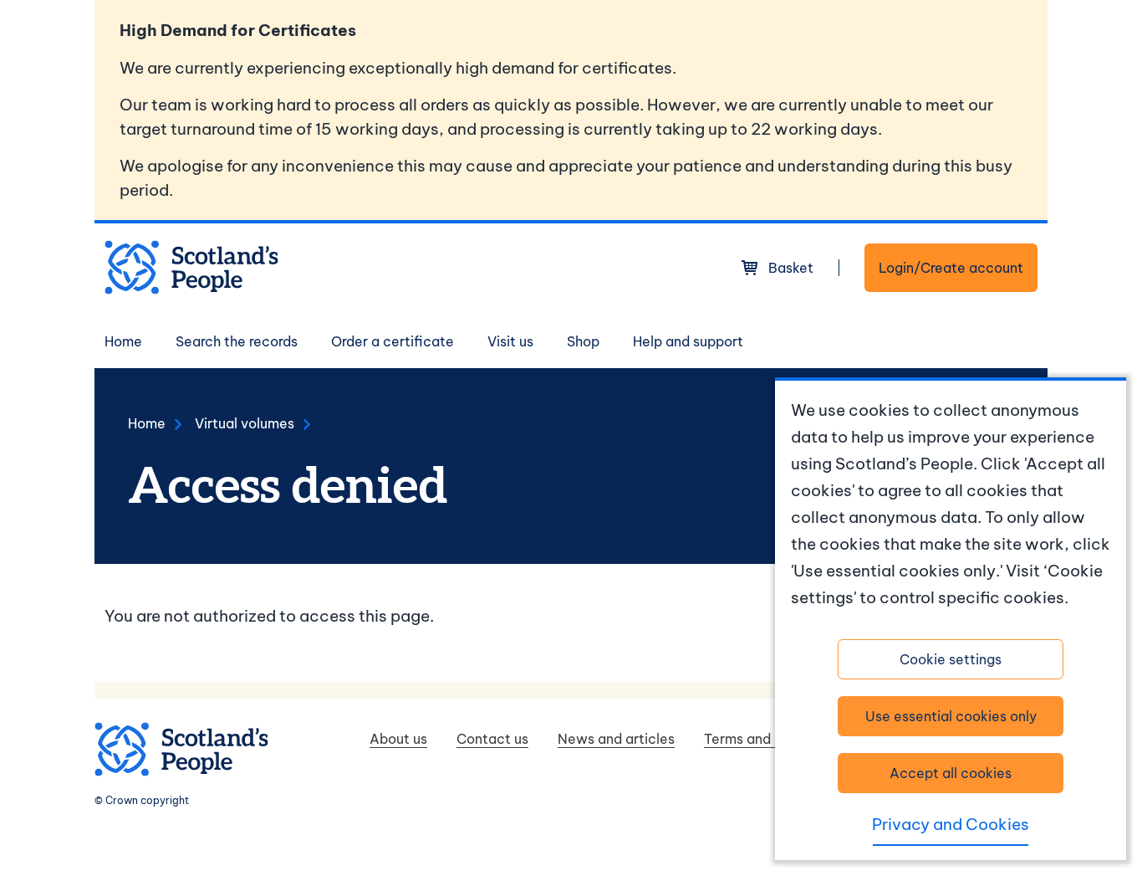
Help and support (688, 341)
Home (123, 341)
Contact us (492, 738)
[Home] (191, 267)
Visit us (510, 341)
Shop (583, 341)
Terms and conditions (773, 738)
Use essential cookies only (951, 716)
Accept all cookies (951, 773)
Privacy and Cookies (950, 824)
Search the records (237, 341)
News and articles (616, 738)
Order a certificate (392, 341)
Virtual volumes (244, 423)
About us (398, 738)
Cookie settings (951, 659)
